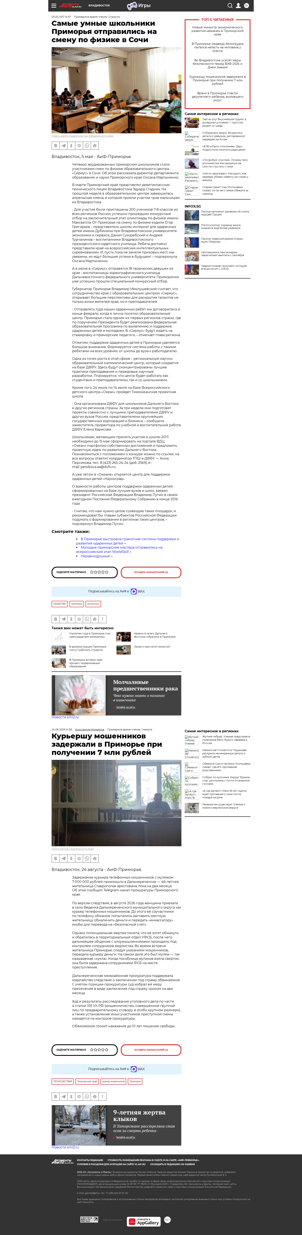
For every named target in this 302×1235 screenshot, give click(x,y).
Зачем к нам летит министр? (152, 646)
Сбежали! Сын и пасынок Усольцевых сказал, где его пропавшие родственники (226, 767)
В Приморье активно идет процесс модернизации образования (86, 663)
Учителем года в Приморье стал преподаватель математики (90, 635)
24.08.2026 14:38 (62, 729)
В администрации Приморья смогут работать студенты (87, 648)
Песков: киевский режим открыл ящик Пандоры (222, 240)
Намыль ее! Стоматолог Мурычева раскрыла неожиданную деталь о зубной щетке (224, 753)
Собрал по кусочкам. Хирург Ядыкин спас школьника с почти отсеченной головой (226, 780)
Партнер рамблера (112, 1220)
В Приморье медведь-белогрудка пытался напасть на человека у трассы (217, 47)
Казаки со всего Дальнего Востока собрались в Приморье (154, 635)
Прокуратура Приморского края (73, 848)
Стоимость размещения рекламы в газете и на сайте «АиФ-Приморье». (153, 1160)
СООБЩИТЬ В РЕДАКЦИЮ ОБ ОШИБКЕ (172, 1164)
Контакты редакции (90, 1160)
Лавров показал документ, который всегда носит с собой (224, 267)
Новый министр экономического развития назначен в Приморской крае (217, 31)
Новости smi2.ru (65, 717)
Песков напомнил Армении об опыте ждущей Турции (225, 213)
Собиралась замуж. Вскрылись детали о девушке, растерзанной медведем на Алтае (223, 136)
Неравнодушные (95, 556)
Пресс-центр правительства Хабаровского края (82, 135)
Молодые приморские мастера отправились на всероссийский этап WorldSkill (119, 550)
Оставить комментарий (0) (151, 572)
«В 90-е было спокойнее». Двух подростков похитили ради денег (224, 148)
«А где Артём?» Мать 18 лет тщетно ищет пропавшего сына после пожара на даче (224, 794)
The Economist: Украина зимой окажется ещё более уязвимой (221, 227)
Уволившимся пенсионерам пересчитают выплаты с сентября (222, 254)
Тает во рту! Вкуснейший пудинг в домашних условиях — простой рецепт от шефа (224, 122)
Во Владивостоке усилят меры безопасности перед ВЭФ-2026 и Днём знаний (217, 64)
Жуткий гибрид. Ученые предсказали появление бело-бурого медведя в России (226, 740)
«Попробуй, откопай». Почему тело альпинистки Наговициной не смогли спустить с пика (225, 163)
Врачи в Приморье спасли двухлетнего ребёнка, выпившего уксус (217, 97)
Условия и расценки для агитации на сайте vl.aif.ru (111, 1164)
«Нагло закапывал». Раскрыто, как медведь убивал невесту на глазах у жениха (225, 177)
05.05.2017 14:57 (61, 16)
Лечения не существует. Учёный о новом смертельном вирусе (223, 806)
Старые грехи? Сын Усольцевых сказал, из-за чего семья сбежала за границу (225, 190)
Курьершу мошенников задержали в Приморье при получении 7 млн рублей (217, 80)
